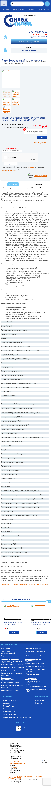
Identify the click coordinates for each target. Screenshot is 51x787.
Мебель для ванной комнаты (37, 656)
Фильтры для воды (33, 674)
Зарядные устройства (34, 682)
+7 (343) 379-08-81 (14, 778)
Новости (38, 703)
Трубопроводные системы (11, 662)
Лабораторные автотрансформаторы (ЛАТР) (37, 685)
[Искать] (47, 3)
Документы (38, 184)
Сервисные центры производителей (17, 717)
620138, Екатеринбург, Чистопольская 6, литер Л (25, 776)
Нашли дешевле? (40, 143)
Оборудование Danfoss (35, 663)
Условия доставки (40, 176)
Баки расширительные (10, 690)
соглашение (14, 767)
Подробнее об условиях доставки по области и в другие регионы (24, 584)
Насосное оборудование (11, 682)
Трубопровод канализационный (8, 652)
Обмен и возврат (9, 714)
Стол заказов (8, 709)
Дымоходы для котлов (10, 659)
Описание (13, 184)
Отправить (10, 164)
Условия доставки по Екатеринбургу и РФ (18, 188)
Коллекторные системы (35, 666)
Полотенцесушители (34, 648)
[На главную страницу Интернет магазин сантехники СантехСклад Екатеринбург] (25, 20)
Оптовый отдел (44, 9)
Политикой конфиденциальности (17, 762)
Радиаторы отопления (10, 656)
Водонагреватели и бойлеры (12, 667)
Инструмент (6, 648)
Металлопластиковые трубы (12, 619)
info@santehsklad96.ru (37, 37)
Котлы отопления (8, 670)
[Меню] (4, 4)
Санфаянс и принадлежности (7, 679)
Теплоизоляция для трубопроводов (33, 660)
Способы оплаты (19, 9)
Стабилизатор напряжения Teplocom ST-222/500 (40, 623)
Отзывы (42, 188)
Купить (42, 137)
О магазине (5, 9)
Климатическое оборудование (31, 678)
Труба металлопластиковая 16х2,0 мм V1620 (13, 623)
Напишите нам (9, 712)
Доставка (32, 9)
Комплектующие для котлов (12, 664)
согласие (31, 167)
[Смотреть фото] (11, 79)
